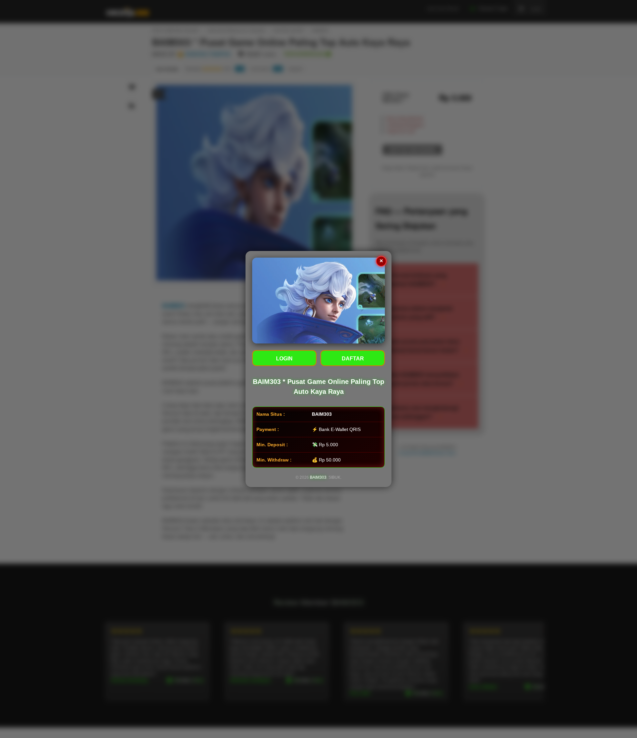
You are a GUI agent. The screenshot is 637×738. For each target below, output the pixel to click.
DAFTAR (353, 358)
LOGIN (284, 358)
